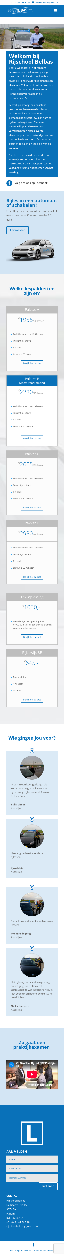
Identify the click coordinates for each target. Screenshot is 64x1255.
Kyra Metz (17, 868)
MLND (51, 1250)
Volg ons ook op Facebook (31, 183)
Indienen (48, 1186)
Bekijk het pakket (32, 363)
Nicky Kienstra (20, 1006)
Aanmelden (17, 230)
